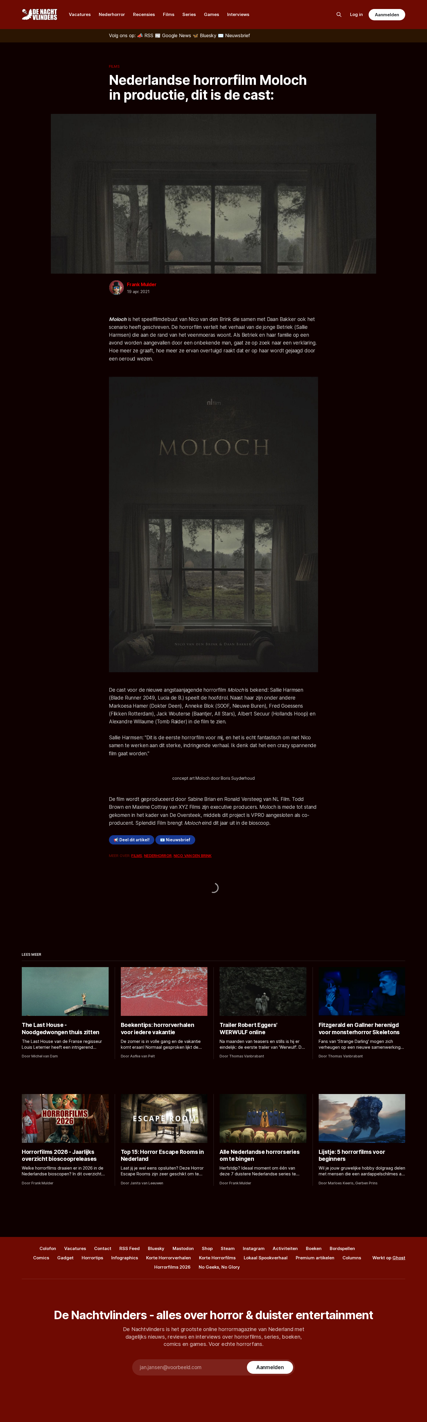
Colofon (48, 1248)
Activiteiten (285, 1248)
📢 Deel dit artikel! (132, 840)
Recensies (144, 14)
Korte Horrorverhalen (168, 1257)
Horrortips (92, 1257)
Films (168, 14)
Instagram (254, 1248)
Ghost (398, 1257)
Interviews (238, 14)
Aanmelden (387, 14)
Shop (207, 1248)
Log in (356, 14)
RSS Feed (129, 1248)
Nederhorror (112, 14)
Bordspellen (342, 1248)
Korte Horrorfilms (217, 1257)
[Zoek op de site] (339, 14)
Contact (102, 1248)
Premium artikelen (315, 1257)
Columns (351, 1257)
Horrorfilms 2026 (172, 1267)
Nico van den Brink (192, 855)
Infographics (124, 1257)
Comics (41, 1257)
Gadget (65, 1257)
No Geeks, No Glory (219, 1267)
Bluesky (156, 1248)
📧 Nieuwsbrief (175, 840)
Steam (228, 1248)
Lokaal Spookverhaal (266, 1257)
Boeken (314, 1248)
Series (189, 14)
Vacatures (80, 14)
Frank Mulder (142, 284)
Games (211, 14)
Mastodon (183, 1248)
